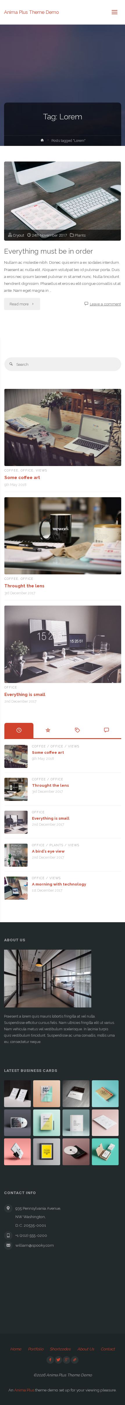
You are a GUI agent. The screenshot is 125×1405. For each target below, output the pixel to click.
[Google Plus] (66, 1360)
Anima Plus (24, 1390)
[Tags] (77, 730)
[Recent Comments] (106, 730)
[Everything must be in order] (62, 201)
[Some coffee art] (62, 427)
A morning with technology (59, 884)
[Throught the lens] (62, 536)
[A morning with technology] (16, 888)
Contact (108, 1349)
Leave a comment (105, 304)
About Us (85, 1349)
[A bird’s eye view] (16, 855)
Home (15, 1349)
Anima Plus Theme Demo (31, 12)
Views (41, 470)
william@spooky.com (34, 1245)
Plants (80, 235)
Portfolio (35, 1349)
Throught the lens (24, 585)
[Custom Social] (74, 1360)
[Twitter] (58, 1360)
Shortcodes (60, 1349)
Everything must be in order (48, 251)
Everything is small (24, 694)
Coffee (11, 470)
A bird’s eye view (48, 851)
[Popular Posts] (48, 730)
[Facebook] (50, 1360)
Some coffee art (22, 477)
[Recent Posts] (19, 730)
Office (27, 470)
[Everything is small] (62, 644)
